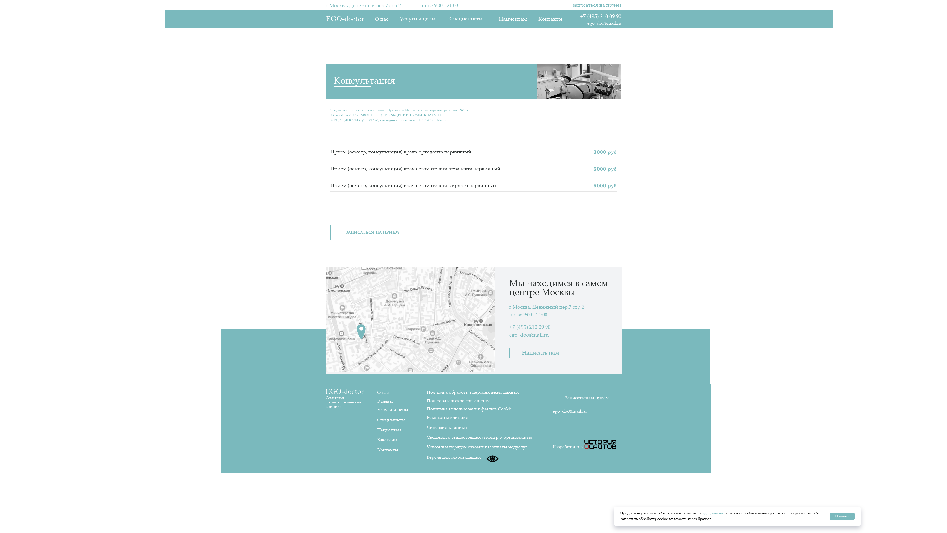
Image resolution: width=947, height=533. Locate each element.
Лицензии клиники (447, 427)
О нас (381, 19)
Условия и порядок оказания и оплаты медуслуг (477, 447)
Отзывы (385, 401)
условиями (713, 513)
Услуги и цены (417, 19)
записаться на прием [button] (597, 5)
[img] (600, 444)
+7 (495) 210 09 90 (600, 16)
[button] (372, 232)
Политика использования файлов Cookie (469, 409)
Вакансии (387, 439)
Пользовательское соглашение (459, 400)
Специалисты (465, 19)
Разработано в (568, 446)
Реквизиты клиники (447, 417)
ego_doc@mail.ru (604, 23)
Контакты (550, 19)
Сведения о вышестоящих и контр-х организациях (479, 437)
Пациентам (513, 19)
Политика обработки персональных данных (473, 392)
